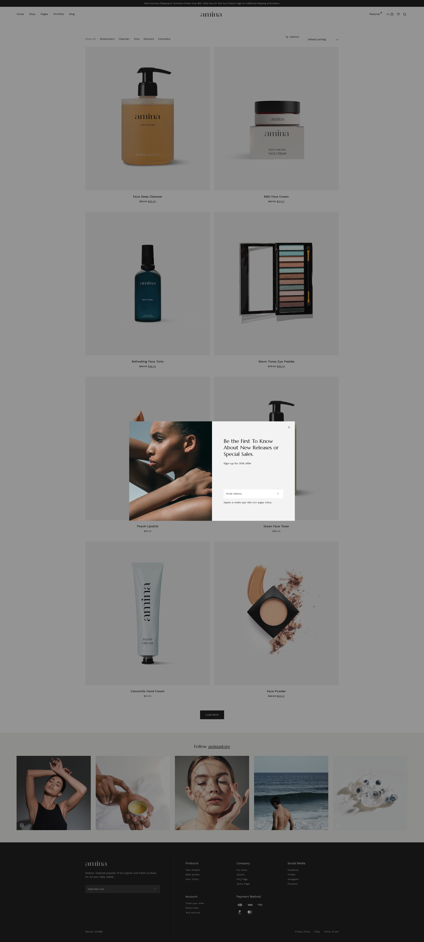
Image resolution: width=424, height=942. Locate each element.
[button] (289, 427)
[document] (212, 471)
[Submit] (277, 493)
